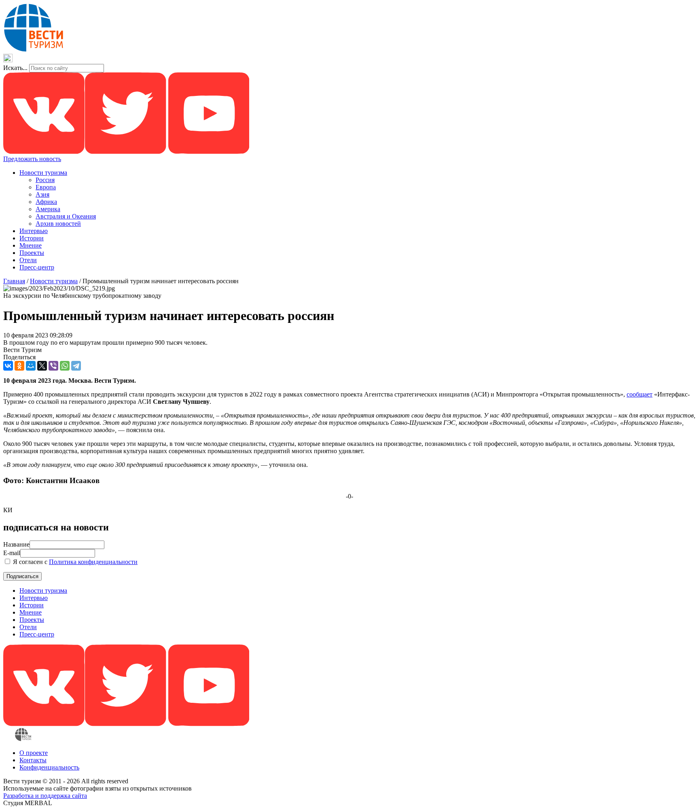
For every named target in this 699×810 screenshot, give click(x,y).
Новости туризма (43, 172)
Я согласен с (74, 561)
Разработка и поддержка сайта (45, 795)
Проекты (31, 252)
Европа (46, 187)
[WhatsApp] (65, 366)
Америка (48, 209)
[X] (42, 366)
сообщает (639, 394)
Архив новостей (58, 223)
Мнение (30, 245)
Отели (28, 260)
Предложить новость (32, 158)
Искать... (15, 67)
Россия (45, 179)
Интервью (33, 230)
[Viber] (53, 366)
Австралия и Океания (66, 216)
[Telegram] (76, 366)
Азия (42, 194)
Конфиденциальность (49, 767)
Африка (46, 201)
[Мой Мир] (31, 366)
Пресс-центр (36, 267)
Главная (14, 281)
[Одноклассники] (19, 366)
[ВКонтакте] (8, 366)
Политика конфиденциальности (93, 561)
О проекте (33, 752)
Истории (31, 238)
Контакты (33, 760)
